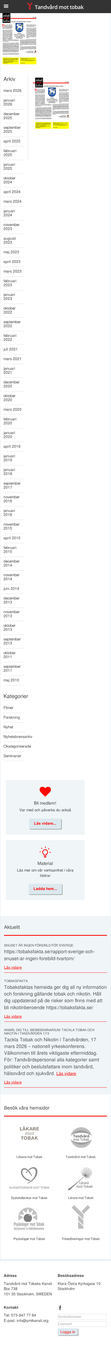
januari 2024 (9, 213)
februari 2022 (10, 338)
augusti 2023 (10, 240)
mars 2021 (13, 359)
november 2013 (12, 614)
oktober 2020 (10, 398)
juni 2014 (11, 589)
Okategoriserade (14, 746)
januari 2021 (9, 371)
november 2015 (12, 526)
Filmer (8, 708)
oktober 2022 (10, 310)
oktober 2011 (10, 655)
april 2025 (12, 141)
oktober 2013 (10, 628)
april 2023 (12, 262)
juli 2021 (11, 349)
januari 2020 (9, 435)
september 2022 (12, 324)
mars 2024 (13, 201)
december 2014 (12, 563)
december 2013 (12, 600)
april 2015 (12, 538)
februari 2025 (10, 153)
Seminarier (12, 756)
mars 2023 (13, 271)
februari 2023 (10, 283)
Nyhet (8, 727)
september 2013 (12, 641)
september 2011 (12, 669)
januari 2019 (9, 458)
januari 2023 (9, 297)
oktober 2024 (10, 180)
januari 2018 (9, 472)
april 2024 (12, 192)
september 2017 (12, 485)
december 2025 (12, 116)
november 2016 (12, 499)
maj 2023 (11, 252)
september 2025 (12, 130)
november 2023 (12, 227)
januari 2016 (9, 513)
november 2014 (12, 577)
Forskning (12, 717)
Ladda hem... (45, 889)
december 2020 (12, 384)
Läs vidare (13, 968)
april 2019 (12, 446)
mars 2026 (13, 91)
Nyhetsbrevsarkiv (14, 737)
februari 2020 (10, 421)
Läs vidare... (45, 823)
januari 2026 (9, 102)
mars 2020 (13, 410)
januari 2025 (9, 167)
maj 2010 (11, 680)
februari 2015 (10, 550)
